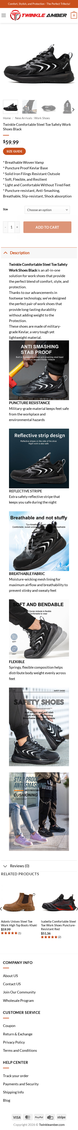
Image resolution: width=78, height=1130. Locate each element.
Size (5, 209)
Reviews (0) (19, 865)
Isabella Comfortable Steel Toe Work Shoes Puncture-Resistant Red (58, 925)
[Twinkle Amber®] (38, 15)
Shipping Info (13, 1092)
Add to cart (47, 227)
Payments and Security (21, 1084)
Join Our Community (19, 992)
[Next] (68, 61)
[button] (3, 15)
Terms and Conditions (20, 1050)
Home (7, 118)
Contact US (12, 984)
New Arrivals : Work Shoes (32, 118)
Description (20, 252)
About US (10, 976)
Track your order (16, 1076)
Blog (6, 1100)
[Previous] (9, 61)
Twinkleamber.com (52, 1124)
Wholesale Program (18, 1000)
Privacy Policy (14, 1042)
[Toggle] (5, 252)
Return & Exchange (17, 1034)
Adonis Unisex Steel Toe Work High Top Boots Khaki (19, 923)
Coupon (9, 1026)
